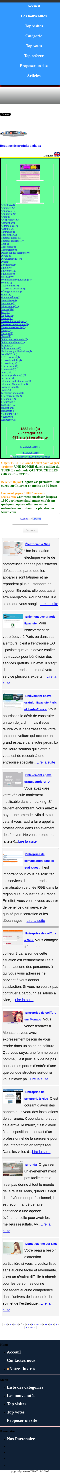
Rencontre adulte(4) (11, 360)
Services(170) (8, 378)
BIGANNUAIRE (30, 453)
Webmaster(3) (8, 419)
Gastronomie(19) (10, 285)
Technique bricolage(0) (13, 393)
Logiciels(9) (7, 315)
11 (41, 1324)
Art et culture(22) (10, 219)
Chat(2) (5, 243)
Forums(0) (6, 282)
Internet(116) (7, 309)
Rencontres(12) (9, 363)
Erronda (31, 1164)
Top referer (34, 55)
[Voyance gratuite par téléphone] (30, 202)
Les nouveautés (34, 16)
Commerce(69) (9, 249)
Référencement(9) (10, 357)
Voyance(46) (7, 416)
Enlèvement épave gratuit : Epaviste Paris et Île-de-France (40, 702)
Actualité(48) (8, 205)
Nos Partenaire (21, 1438)
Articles (33, 75)
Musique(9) (7, 333)
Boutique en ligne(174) (13, 240)
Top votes (34, 45)
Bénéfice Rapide (11, 482)
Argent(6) (6, 216)
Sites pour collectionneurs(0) (16, 381)
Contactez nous (21, 1360)
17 (35, 1327)
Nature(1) (6, 336)
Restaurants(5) (8, 369)
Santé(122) (6, 372)
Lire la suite (49, 604)
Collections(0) (8, 246)
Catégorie (33, 35)
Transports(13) (8, 410)
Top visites (34, 26)
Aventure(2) (7, 228)
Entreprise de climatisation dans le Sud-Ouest (39, 861)
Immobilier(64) (9, 300)
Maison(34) (7, 318)
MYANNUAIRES (30, 447)
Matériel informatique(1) (13, 321)
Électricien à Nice (37, 544)
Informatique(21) (10, 306)
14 (55, 1324)
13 (51, 1324)
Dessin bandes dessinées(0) (15, 252)
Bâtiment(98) (8, 231)
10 (36, 1324)
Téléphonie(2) (8, 399)
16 (30, 1327)
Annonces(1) (7, 211)
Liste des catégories (25, 1387)
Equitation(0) (8, 273)
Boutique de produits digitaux (20, 145)
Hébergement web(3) (12, 291)
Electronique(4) (9, 264)
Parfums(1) (6, 345)
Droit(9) (5, 261)
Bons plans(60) (9, 234)
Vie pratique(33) (9, 413)
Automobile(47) (9, 225)
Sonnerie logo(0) (9, 387)
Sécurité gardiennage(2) (13, 375)
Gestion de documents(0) (14, 288)
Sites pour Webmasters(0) (14, 384)
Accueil (34, 6)
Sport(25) (6, 390)
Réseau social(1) (9, 366)
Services (36, 519)
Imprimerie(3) (8, 303)
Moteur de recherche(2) (13, 327)
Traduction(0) (8, 407)
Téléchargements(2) (11, 396)
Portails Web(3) (9, 354)
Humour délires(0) (10, 297)
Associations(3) (9, 222)
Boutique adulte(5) (10, 237)
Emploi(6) (6, 267)
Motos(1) (5, 330)
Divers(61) (6, 255)
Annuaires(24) (8, 214)
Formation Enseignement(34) (16, 279)
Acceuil (14, 1352)
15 (25, 1327)
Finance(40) (7, 276)
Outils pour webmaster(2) (14, 339)
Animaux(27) (8, 208)
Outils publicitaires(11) (13, 342)
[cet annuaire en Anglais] (57, 155)
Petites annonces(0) (11, 348)
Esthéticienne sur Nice (41, 1243)
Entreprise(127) (9, 270)
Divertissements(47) (11, 258)
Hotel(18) (6, 294)
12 (46, 1324)
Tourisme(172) (8, 404)
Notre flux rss (22, 1368)
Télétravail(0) (8, 401)
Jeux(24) (5, 312)
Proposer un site (34, 65)
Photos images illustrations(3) (16, 351)
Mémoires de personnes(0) (15, 324)
